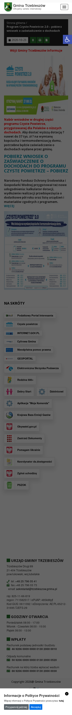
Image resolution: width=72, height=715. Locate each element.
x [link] (66, 693)
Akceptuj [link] (36, 707)
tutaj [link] (61, 700)
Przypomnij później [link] (16, 707)
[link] (67, 39)
